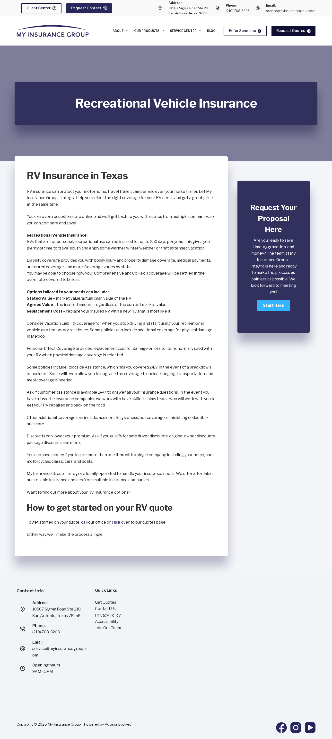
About (118, 31)
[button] (273, 305)
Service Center (183, 31)
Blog (211, 31)
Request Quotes (290, 30)
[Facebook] (281, 727)
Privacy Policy (108, 615)
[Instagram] (295, 727)
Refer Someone (242, 30)
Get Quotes (105, 602)
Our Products (146, 31)
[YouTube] (310, 727)
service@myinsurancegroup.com (290, 11)
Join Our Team (108, 628)
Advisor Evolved (118, 724)
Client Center (39, 8)
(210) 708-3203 (238, 11)
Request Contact (86, 8)
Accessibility (106, 621)
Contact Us (105, 608)
